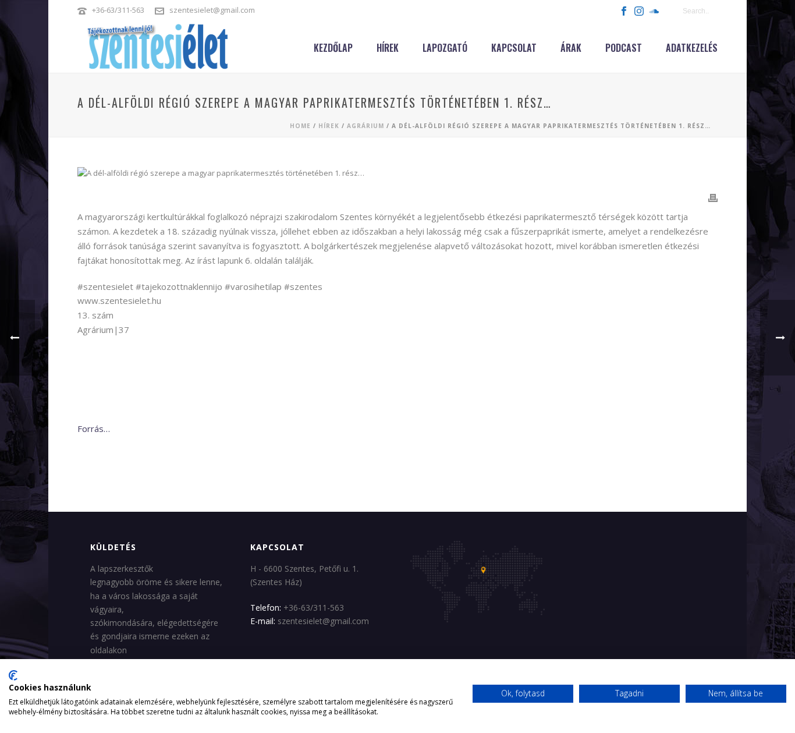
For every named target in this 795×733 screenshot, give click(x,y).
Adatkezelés (692, 48)
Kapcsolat (514, 48)
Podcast (623, 48)
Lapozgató (445, 48)
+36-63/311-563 (118, 10)
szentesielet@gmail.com (212, 10)
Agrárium (365, 126)
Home (300, 126)
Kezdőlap (333, 48)
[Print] (713, 197)
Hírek (388, 48)
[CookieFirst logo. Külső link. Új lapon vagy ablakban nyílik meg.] (13, 675)
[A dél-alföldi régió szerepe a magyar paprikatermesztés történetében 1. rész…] (397, 173)
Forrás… (93, 428)
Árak (570, 48)
